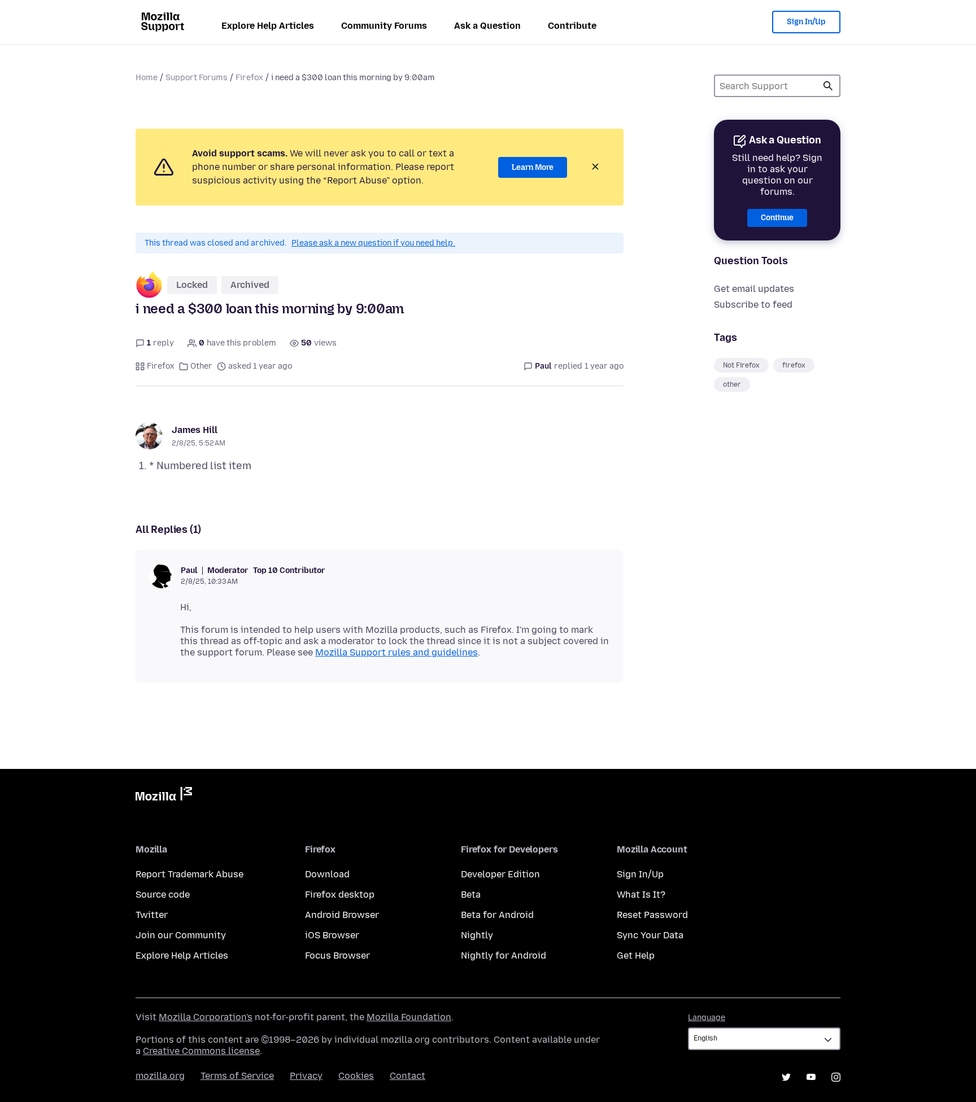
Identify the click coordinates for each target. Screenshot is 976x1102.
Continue (777, 217)
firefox (793, 365)
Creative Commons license (201, 1051)
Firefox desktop (339, 894)
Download (327, 874)
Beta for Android (497, 914)
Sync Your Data (650, 935)
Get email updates (754, 288)
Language (706, 1017)
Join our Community (181, 935)
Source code (163, 894)
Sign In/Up (806, 22)
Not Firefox (741, 365)
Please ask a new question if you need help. (373, 243)
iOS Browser (332, 935)
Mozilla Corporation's (205, 1017)
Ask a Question (487, 25)
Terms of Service (237, 1075)
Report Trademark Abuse (189, 874)
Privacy (306, 1075)
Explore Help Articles (267, 25)
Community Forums (384, 25)
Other (201, 366)
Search (828, 86)
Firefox (249, 77)
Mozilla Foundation (409, 1017)
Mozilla (164, 796)
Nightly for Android (503, 955)
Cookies (356, 1075)
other (732, 384)
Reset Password (652, 914)
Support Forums (196, 77)
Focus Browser (337, 955)
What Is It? (641, 894)
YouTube (811, 1077)
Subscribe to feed (753, 304)
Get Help (636, 955)
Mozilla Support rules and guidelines (396, 652)
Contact (407, 1075)
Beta (471, 894)
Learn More (533, 167)
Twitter (152, 914)
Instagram (835, 1077)
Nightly (477, 935)
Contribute (572, 25)
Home (147, 77)
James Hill (194, 430)
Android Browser (342, 914)
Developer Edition (500, 874)
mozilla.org (160, 1075)
